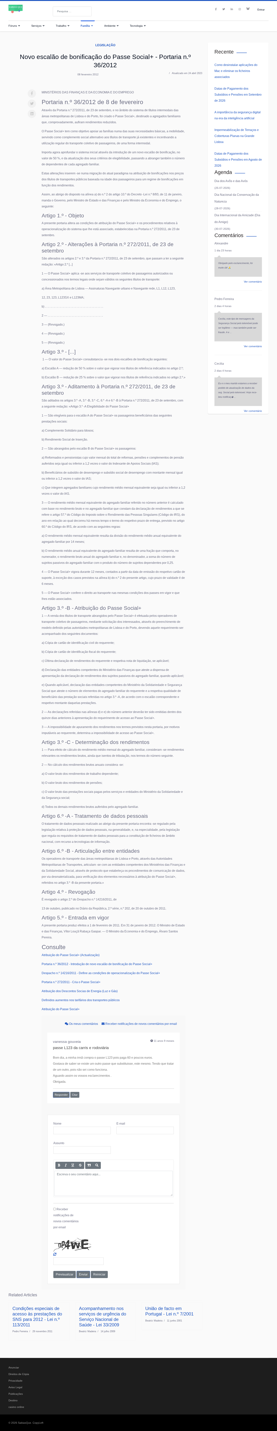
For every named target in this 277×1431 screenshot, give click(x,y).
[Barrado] (80, 1165)
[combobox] (72, 11)
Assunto (58, 1143)
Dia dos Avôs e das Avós (231, 181)
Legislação (105, 45)
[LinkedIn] (232, 9)
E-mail (120, 1123)
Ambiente (110, 25)
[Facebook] (32, 93)
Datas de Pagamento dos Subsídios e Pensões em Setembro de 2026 (238, 94)
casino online (16, 1406)
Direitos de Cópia (18, 1374)
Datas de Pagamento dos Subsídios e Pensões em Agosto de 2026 (238, 159)
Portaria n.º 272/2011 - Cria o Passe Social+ (71, 982)
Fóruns (12, 25)
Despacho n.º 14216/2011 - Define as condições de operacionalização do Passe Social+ (101, 973)
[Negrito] (59, 1165)
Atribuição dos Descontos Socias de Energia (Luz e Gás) (80, 991)
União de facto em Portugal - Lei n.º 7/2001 (169, 1311)
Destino (13, 1400)
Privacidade (15, 1380)
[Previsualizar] (97, 1165)
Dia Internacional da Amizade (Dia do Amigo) (237, 219)
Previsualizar (64, 1274)
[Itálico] (65, 1165)
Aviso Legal (15, 1387)
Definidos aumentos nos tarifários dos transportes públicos (81, 1000)
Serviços (36, 25)
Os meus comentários (83, 1023)
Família (85, 25)
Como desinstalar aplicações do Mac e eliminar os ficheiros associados (235, 71)
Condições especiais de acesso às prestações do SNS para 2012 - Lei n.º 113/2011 (37, 1316)
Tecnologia (136, 25)
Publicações (15, 1393)
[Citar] (89, 1165)
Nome (57, 1123)
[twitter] (223, 9)
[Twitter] (32, 104)
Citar (75, 1094)
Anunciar (13, 1367)
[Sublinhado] (73, 1165)
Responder (61, 1094)
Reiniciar (99, 1274)
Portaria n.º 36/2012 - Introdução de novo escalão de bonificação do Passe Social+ (97, 964)
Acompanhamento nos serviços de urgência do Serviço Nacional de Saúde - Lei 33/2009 (102, 1316)
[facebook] (216, 9)
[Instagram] (240, 9)
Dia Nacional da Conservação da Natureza (236, 198)
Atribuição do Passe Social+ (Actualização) (70, 955)
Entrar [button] (261, 9)
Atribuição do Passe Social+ (61, 1009)
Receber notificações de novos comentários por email (141, 1023)
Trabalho (61, 25)
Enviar (83, 1274)
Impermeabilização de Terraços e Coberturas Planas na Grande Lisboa (236, 136)
